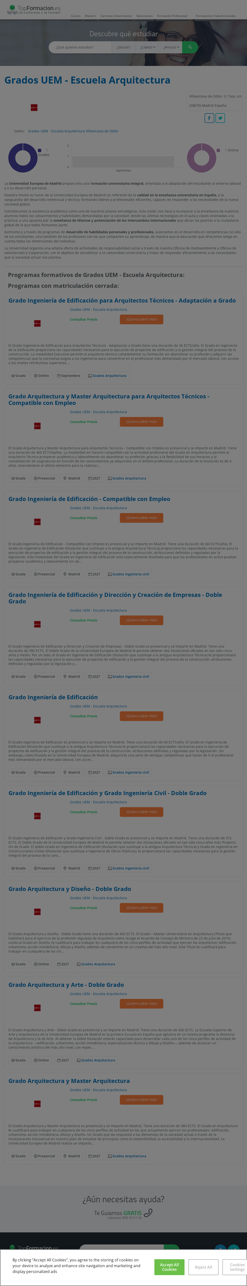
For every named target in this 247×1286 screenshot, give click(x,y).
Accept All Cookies (169, 1267)
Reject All (203, 1267)
